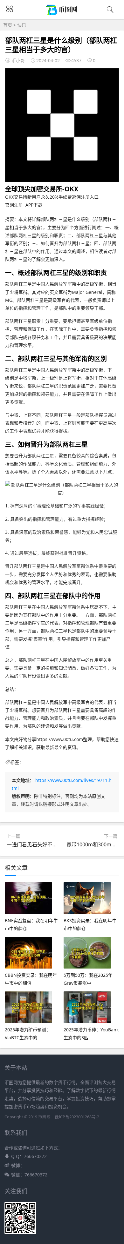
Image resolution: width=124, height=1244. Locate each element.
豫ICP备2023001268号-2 (77, 1117)
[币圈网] (62, 14)
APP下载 (33, 205)
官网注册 (14, 205)
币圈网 (44, 1117)
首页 (7, 25)
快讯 (21, 25)
